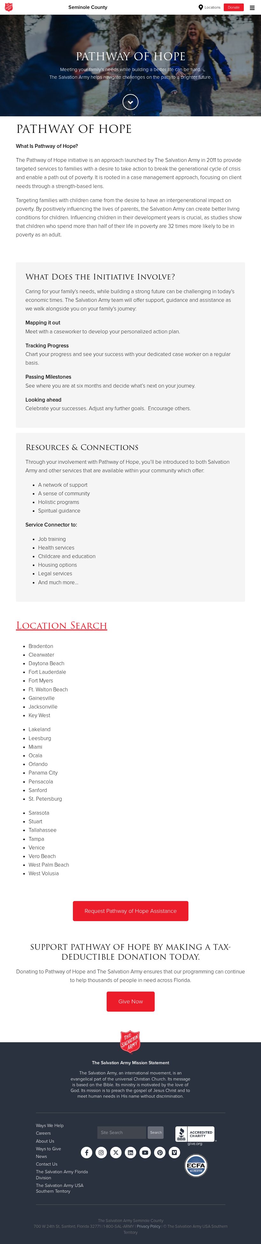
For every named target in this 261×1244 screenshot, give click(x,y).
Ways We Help (50, 1125)
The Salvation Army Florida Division (62, 1174)
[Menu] (250, 7)
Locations (212, 7)
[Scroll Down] (130, 102)
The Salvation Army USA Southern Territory (59, 1188)
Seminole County (87, 7)
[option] (130, 65)
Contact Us (46, 1164)
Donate (234, 7)
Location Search (61, 625)
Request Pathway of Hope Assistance (131, 910)
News (41, 1156)
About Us (45, 1141)
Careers (43, 1133)
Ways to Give (48, 1149)
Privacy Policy (148, 1226)
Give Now (130, 1001)
